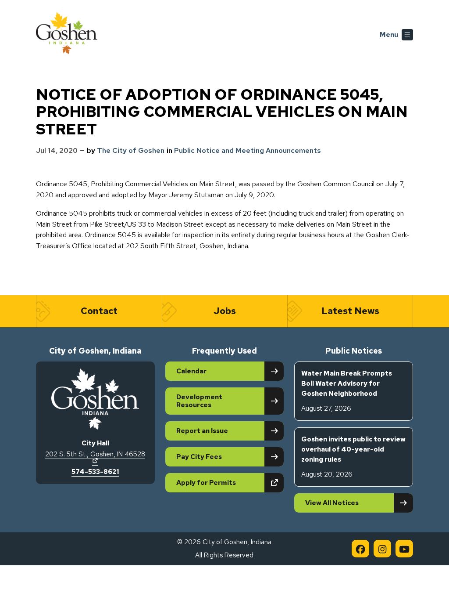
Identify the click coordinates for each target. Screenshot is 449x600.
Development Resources (199, 401)
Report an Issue (202, 431)
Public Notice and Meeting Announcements (247, 150)
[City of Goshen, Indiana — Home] (66, 35)
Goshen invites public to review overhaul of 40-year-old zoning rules (353, 457)
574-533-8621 (95, 471)
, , (95, 457)
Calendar (191, 371)
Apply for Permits (230, 482)
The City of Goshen (130, 150)
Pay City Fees (199, 456)
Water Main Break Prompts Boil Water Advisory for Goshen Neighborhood (346, 391)
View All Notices (332, 503)
